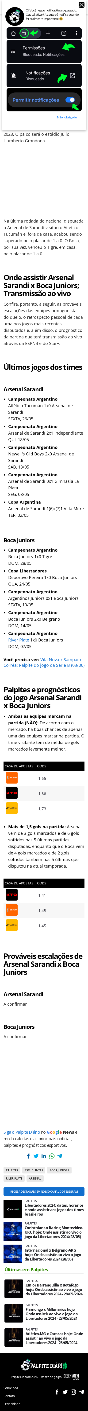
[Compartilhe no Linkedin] (43, 1156)
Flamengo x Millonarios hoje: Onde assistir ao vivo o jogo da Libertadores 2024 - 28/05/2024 (52, 1314)
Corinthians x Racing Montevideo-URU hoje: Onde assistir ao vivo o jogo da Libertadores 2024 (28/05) (54, 1232)
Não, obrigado (67, 117)
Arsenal (35, 1178)
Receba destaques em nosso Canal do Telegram (44, 1192)
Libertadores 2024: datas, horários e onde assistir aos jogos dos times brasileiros (54, 1210)
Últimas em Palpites (26, 1269)
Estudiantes (34, 1170)
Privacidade (12, 1404)
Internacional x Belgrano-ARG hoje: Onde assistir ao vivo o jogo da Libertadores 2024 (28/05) (53, 1254)
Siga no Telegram (81, 1392)
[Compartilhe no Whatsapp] (51, 1156)
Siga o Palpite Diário (22, 1132)
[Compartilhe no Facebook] (28, 1156)
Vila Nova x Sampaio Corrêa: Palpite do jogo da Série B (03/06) (44, 662)
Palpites (12, 1170)
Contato (9, 1396)
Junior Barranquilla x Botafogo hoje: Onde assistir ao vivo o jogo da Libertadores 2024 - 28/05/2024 (54, 1289)
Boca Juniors (59, 1170)
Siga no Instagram (73, 1392)
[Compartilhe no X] (35, 1156)
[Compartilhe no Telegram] (59, 1156)
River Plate (18, 640)
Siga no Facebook (57, 1392)
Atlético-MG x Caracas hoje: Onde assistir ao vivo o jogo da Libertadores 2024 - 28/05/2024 (54, 1338)
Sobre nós (11, 1388)
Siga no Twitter (65, 1392)
